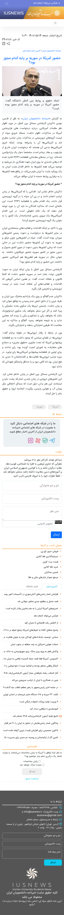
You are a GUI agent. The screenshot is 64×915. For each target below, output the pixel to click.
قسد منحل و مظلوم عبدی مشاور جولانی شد (37, 601)
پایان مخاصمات (30, 761)
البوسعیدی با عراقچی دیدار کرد (44, 709)
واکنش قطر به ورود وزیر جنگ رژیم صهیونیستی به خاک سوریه (30, 652)
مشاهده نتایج (32, 779)
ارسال (56, 534)
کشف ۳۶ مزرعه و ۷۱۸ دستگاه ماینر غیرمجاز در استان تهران (30, 695)
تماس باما (32, 901)
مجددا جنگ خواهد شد (30, 765)
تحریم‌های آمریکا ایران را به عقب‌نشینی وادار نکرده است (32, 609)
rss (15, 901)
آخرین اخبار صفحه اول (31, 51)
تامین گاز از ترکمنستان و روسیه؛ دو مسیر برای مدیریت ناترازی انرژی (30, 738)
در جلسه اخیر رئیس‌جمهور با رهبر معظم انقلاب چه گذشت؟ (30, 687)
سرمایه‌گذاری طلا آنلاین (47, 557)
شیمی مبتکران (51, 572)
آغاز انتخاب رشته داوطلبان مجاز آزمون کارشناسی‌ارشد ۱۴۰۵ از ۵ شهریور (30, 673)
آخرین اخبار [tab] (52, 587)
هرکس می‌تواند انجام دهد (45, 3)
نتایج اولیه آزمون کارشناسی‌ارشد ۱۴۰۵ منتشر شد (35, 716)
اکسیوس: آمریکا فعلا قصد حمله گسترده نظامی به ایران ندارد (30, 659)
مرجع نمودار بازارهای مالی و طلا (43, 577)
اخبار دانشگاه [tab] (32, 587)
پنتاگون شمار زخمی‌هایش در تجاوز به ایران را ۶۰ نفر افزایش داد (30, 723)
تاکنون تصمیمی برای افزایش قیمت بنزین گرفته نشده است (30, 730)
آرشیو (32, 905)
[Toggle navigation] (6, 3)
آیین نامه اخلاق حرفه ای (50, 901)
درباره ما (7, 901)
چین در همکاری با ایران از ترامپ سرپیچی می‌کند (35, 680)
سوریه (39, 407)
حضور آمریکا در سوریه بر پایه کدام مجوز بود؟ (32, 60)
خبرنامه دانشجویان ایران (51, 51)
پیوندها (22, 901)
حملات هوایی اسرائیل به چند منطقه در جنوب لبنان (34, 644)
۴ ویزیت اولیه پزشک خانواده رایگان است (38, 702)
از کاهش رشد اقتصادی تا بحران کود (41, 623)
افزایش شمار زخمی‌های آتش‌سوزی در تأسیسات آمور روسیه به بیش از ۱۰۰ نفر (30, 594)
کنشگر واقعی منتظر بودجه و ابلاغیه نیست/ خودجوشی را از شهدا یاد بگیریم (30, 666)
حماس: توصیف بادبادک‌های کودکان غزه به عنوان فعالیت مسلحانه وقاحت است (30, 637)
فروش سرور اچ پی (49, 551)
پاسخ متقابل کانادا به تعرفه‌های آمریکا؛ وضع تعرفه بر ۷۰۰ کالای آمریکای (30, 630)
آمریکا (55, 407)
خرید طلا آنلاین (51, 567)
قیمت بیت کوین (50, 562)
